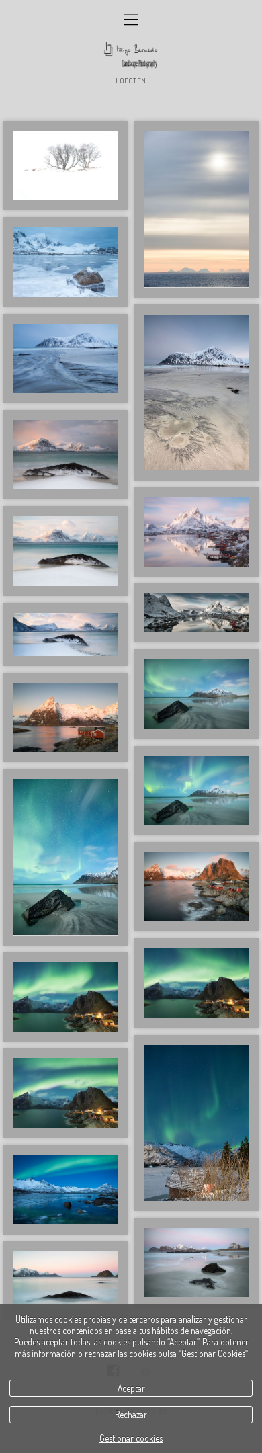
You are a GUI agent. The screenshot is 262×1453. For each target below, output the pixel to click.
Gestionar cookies (131, 1438)
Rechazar (131, 1414)
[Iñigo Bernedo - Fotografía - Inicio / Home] (131, 55)
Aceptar (131, 1388)
